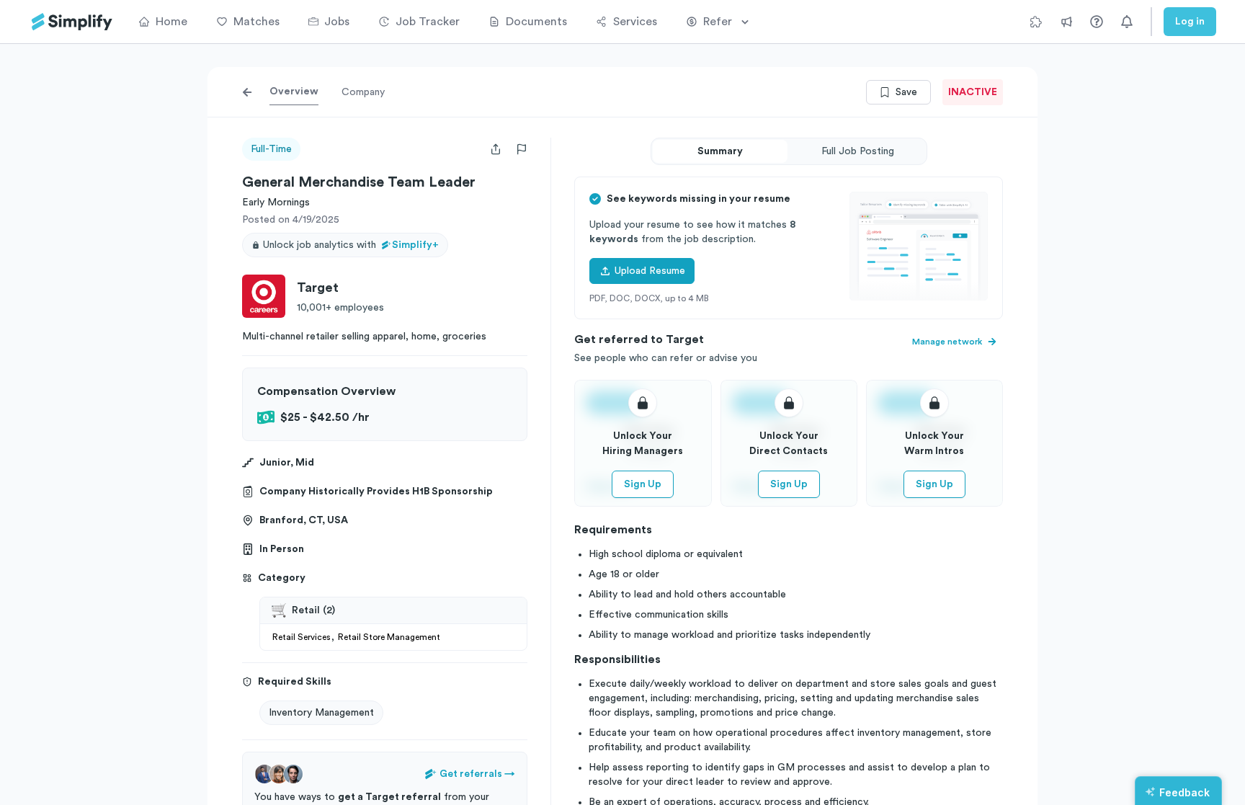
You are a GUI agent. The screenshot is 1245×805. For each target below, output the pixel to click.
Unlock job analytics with (351, 245)
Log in (1190, 22)
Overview (293, 91)
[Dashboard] (72, 22)
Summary (720, 151)
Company (363, 92)
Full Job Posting (857, 151)
